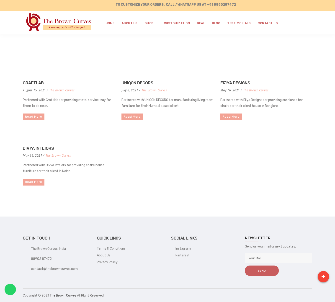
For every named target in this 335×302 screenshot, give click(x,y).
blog (216, 23)
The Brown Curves (62, 90)
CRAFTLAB (33, 82)
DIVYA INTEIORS (38, 148)
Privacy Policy (107, 262)
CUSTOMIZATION (177, 23)
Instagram (182, 248)
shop (150, 23)
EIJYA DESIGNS (235, 82)
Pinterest (181, 255)
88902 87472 (41, 259)
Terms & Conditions (111, 248)
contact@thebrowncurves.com (54, 269)
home (110, 23)
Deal (201, 23)
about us (130, 23)
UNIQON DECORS (137, 82)
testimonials (239, 23)
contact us (268, 23)
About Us (103, 255)
